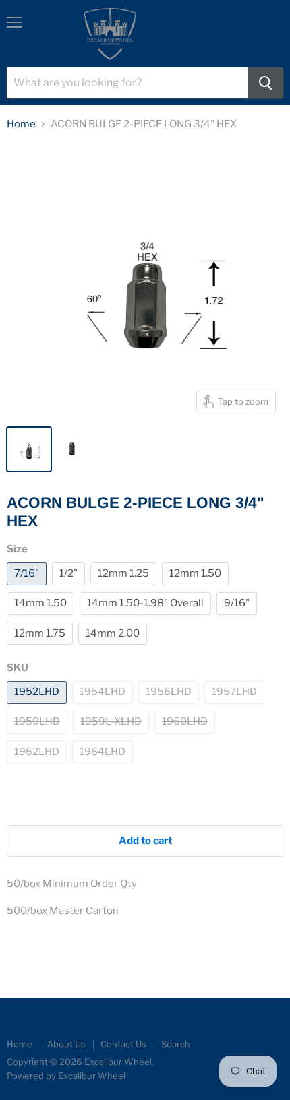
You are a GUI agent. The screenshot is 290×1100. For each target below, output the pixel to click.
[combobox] (127, 82)
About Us (66, 1044)
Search (175, 1044)
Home (21, 124)
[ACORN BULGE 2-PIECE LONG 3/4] (29, 449)
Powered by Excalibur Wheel (66, 1075)
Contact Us (123, 1044)
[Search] (265, 82)
